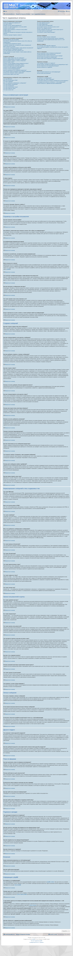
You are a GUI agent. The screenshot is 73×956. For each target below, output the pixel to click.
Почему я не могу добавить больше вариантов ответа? (15, 63)
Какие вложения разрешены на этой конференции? (48, 71)
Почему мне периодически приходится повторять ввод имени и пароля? (17, 33)
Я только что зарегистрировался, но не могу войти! (15, 26)
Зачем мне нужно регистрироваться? (11, 22)
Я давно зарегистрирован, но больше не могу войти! (15, 29)
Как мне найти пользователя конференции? (47, 57)
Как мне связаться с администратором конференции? (49, 83)
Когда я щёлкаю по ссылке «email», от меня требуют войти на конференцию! (17, 52)
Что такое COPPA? (7, 24)
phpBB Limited (50, 882)
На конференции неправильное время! (12, 43)
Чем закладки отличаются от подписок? (46, 63)
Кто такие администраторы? (43, 22)
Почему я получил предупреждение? (11, 68)
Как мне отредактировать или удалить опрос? (13, 64)
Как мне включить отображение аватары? (12, 49)
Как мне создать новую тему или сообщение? (13, 57)
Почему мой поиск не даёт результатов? (46, 54)
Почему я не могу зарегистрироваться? (12, 25)
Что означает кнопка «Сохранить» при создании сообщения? (17, 71)
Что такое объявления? (8, 85)
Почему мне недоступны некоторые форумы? (13, 66)
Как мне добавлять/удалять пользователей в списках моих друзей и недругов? (52, 48)
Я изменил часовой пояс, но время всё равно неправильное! (17, 45)
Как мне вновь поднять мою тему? (11, 74)
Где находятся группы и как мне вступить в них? (48, 26)
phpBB (8, 269)
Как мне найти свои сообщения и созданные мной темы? (50, 58)
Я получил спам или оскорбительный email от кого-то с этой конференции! (50, 40)
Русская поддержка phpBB (36, 940)
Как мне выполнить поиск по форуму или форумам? (49, 53)
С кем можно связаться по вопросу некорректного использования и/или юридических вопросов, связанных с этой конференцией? (52, 81)
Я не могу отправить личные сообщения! (46, 36)
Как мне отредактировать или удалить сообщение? (15, 59)
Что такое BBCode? (7, 78)
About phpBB (18, 885)
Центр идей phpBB (22, 894)
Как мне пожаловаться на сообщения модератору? (15, 70)
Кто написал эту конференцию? (44, 77)
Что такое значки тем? (8, 89)
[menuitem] (5, 11)
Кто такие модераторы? (42, 24)
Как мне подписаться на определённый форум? (48, 65)
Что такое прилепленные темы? (10, 87)
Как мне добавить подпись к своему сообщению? (14, 60)
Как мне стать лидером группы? (44, 28)
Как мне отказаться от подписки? (44, 67)
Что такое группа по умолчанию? (44, 30)
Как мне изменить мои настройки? (11, 39)
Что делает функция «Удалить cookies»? (12, 34)
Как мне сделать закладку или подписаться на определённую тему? (52, 64)
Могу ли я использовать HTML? (10, 80)
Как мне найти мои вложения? (44, 73)
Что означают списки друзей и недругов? (46, 45)
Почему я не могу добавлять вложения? (12, 67)
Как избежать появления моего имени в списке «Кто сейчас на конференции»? (17, 41)
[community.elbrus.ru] (11, 6)
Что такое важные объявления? (10, 84)
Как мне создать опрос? (8, 61)
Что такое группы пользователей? (45, 25)
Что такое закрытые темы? (9, 88)
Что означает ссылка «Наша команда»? (46, 32)
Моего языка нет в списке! (9, 46)
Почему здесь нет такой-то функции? (45, 79)
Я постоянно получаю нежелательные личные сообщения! (50, 38)
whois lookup (33, 905)
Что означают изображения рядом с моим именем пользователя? (18, 47)
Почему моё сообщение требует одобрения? (13, 72)
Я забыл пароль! (7, 30)
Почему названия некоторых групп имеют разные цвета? (50, 29)
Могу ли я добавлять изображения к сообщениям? (14, 83)
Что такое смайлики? (8, 81)
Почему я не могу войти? (9, 28)
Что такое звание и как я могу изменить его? (13, 50)
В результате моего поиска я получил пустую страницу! (49, 55)
